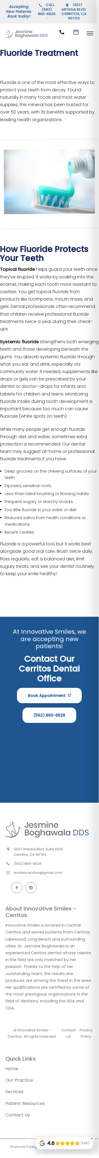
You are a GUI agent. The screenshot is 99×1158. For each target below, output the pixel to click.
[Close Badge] (92, 1138)
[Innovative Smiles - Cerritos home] (47, 829)
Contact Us (17, 1115)
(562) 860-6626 (49, 715)
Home (11, 1069)
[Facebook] (16, 888)
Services (14, 1092)
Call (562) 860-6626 (46, 9)
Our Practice (19, 1080)
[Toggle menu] (90, 33)
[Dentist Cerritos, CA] (26, 37)
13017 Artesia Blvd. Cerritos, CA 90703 (73, 12)
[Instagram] (31, 888)
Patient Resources (25, 1103)
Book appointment (47, 695)
